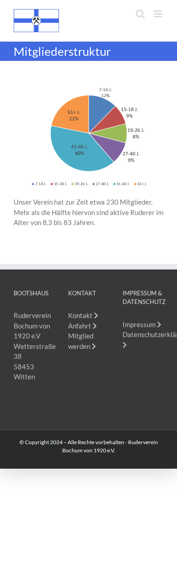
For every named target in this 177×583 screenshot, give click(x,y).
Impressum (140, 324)
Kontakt (81, 315)
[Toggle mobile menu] (158, 14)
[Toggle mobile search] (140, 14)
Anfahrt (80, 326)
